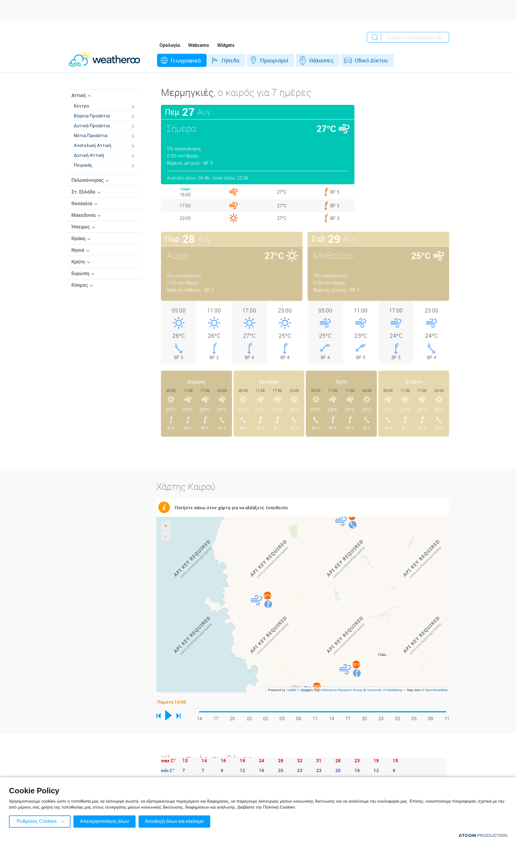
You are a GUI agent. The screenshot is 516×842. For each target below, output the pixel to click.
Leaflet (291, 689)
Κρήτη (78, 261)
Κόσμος (79, 285)
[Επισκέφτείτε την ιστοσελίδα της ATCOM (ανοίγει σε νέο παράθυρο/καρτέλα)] (483, 835)
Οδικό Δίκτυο (371, 60)
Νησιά (77, 250)
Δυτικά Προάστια (92, 125)
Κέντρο (81, 106)
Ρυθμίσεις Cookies (37, 821)
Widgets (225, 45)
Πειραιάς (83, 165)
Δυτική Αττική (89, 155)
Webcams (198, 45)
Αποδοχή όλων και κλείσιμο (174, 821)
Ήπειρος (80, 226)
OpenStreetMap (436, 689)
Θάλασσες (321, 60)
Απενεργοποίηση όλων (104, 821)
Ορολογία (169, 45)
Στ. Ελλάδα (83, 191)
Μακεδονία (83, 215)
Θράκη (78, 238)
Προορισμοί (274, 60)
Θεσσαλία (81, 203)
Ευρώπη (80, 273)
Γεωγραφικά (186, 60)
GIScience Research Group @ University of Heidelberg (362, 689)
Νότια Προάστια (90, 135)
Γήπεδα (230, 60)
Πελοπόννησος (87, 180)
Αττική (78, 95)
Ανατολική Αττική (92, 145)
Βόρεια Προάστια (92, 116)
